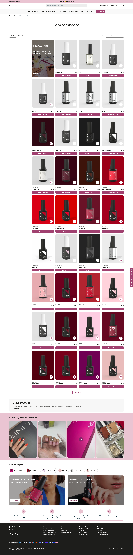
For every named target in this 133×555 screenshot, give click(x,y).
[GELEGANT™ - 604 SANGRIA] (113, 209)
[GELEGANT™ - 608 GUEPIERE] (66, 365)
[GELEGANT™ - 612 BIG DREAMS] (89, 365)
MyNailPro (14, 548)
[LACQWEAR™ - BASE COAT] (113, 93)
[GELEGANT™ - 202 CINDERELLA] (113, 132)
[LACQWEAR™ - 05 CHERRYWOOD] (113, 170)
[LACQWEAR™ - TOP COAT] (66, 93)
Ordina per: (103, 35)
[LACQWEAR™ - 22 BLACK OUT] (89, 248)
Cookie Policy (120, 548)
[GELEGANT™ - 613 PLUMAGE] (43, 365)
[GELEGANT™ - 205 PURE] (89, 326)
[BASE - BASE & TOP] (113, 54)
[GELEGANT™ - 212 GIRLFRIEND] (113, 365)
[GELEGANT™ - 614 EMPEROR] (66, 326)
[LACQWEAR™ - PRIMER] (89, 93)
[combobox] (66, 5)
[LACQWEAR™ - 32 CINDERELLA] (43, 170)
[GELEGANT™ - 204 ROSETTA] (113, 287)
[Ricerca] (85, 6)
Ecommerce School (16, 549)
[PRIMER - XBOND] (43, 93)
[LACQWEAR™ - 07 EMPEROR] (66, 170)
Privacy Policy (112, 548)
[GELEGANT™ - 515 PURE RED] (43, 209)
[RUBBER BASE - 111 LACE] (43, 326)
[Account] (116, 6)
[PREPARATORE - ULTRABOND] (66, 54)
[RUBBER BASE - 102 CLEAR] (66, 132)
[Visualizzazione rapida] (75, 42)
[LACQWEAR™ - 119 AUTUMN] (89, 209)
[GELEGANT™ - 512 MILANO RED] (66, 209)
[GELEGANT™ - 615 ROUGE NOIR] (43, 132)
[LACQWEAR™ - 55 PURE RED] (89, 287)
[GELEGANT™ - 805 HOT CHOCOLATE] (89, 170)
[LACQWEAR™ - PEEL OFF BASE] (113, 248)
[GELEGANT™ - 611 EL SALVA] (66, 287)
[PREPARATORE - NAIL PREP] (89, 54)
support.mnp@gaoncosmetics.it (30, 548)
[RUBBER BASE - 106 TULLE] (66, 248)
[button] (131, 277)
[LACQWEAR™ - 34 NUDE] (43, 287)
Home (10, 15)
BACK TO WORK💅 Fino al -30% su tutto (66, 1)
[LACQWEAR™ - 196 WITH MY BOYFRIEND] (113, 326)
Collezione (16, 15)
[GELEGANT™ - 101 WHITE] (43, 248)
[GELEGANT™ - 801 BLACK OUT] (89, 132)
